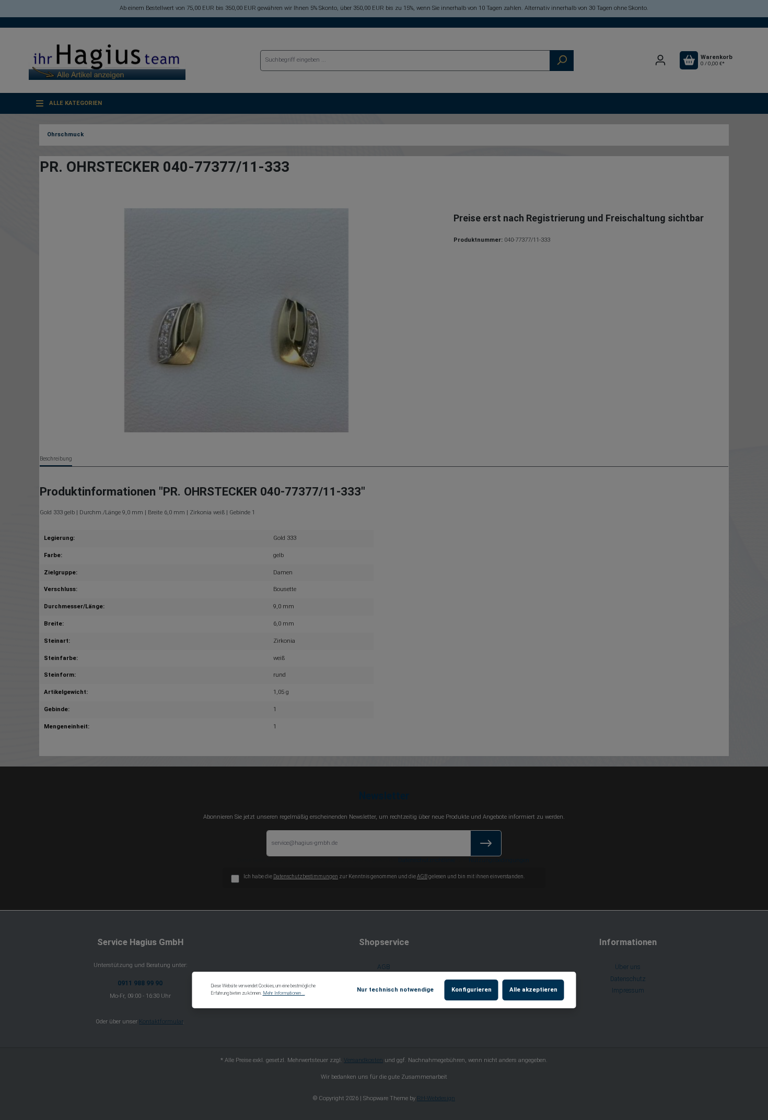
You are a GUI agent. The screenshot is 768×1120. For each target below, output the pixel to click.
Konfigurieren (471, 989)
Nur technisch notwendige (395, 989)
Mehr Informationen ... (284, 993)
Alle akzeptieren (533, 989)
